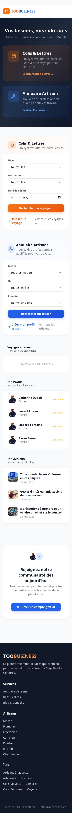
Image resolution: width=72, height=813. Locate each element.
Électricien (10, 732)
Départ (12, 160)
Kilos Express (12, 697)
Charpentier (11, 754)
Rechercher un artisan (36, 314)
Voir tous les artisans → (46, 326)
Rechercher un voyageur (36, 208)
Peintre (8, 743)
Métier (12, 266)
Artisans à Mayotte (15, 772)
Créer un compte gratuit (38, 607)
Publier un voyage (19, 221)
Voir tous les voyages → (49, 221)
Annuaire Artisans (15, 691)
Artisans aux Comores (17, 778)
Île (9, 281)
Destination (15, 175)
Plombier (9, 726)
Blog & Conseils (13, 702)
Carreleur (9, 737)
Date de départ (17, 190)
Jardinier (9, 749)
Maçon (7, 721)
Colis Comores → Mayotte (20, 789)
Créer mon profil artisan (23, 326)
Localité (13, 296)
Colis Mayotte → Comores (20, 784)
